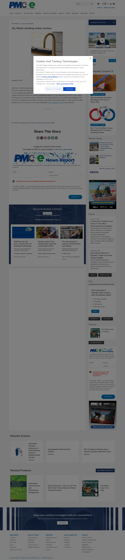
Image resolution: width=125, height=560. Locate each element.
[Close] (90, 58)
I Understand (69, 89)
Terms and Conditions (50, 77)
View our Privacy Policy (65, 84)
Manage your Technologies (54, 89)
